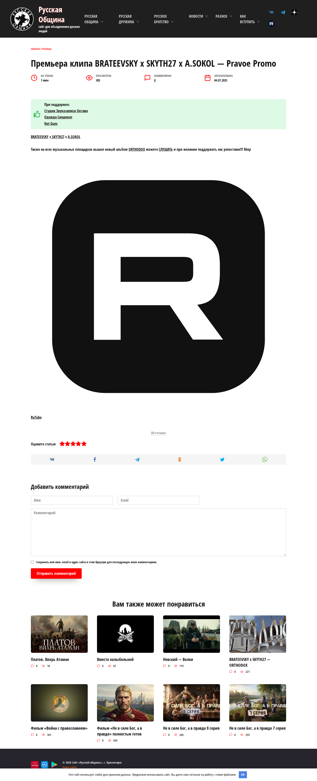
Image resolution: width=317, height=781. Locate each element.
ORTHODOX (137, 149)
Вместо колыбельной (115, 659)
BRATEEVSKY (40, 136)
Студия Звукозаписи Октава (66, 110)
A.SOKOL (74, 136)
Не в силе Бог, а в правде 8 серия (191, 728)
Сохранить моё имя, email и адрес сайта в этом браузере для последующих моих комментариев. (96, 562)
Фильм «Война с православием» (59, 728)
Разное (221, 16)
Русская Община (52, 14)
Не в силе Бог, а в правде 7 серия (257, 728)
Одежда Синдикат (58, 117)
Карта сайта (69, 767)
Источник (158, 432)
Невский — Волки (178, 659)
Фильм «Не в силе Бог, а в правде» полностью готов (119, 731)
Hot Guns (51, 123)
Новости (196, 16)
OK (243, 774)
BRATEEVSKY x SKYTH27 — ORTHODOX (249, 662)
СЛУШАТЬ (166, 149)
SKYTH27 (57, 136)
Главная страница (41, 49)
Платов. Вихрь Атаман (50, 659)
